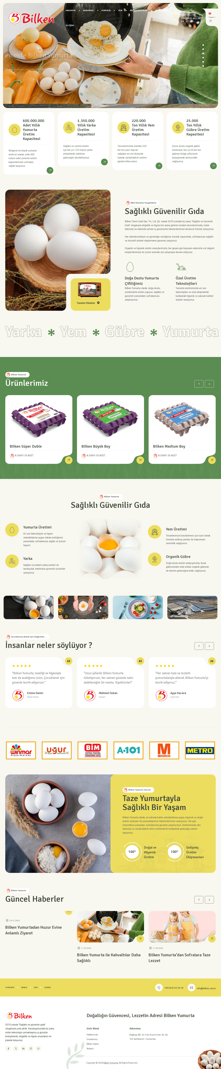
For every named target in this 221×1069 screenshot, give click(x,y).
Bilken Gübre (162, 10)
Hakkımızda (92, 1034)
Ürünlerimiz (92, 1039)
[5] (29, 607)
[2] (192, 607)
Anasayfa (71, 10)
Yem (120, 10)
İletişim (70, 25)
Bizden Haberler (138, 10)
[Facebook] (8, 1049)
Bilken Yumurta (110, 1063)
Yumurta (106, 10)
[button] (203, 66)
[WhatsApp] (38, 1049)
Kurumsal (88, 10)
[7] (138, 607)
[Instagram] (31, 1049)
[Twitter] (16, 1049)
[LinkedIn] (23, 1049)
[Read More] (50, 170)
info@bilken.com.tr (206, 988)
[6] (83, 607)
